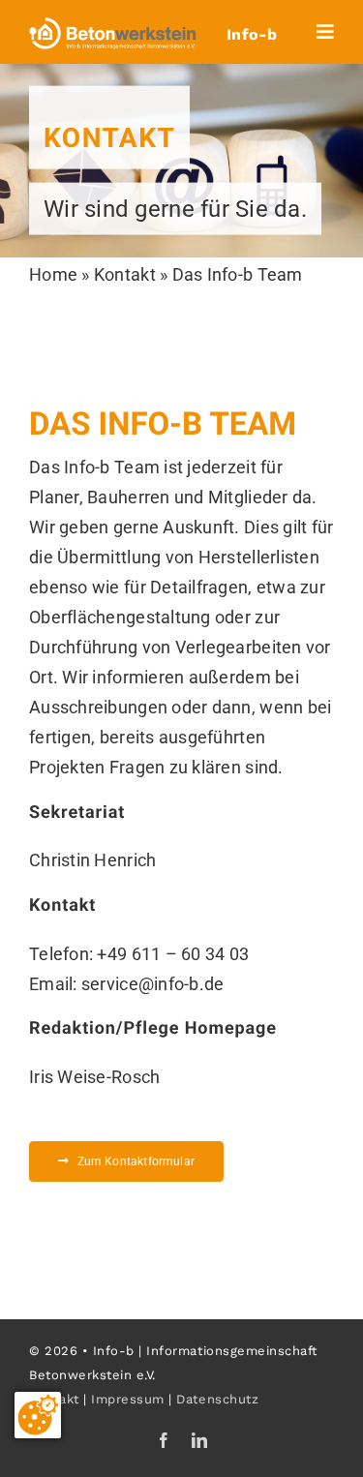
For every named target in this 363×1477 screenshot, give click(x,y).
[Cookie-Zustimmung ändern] (38, 1415)
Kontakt (125, 274)
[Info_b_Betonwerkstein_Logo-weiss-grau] (113, 25)
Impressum (128, 1399)
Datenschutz (217, 1399)
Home (53, 274)
